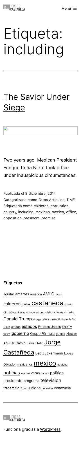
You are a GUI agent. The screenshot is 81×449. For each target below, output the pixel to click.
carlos (26, 304)
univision (47, 388)
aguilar (8, 294)
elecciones (50, 319)
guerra (60, 334)
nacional (62, 364)
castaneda (47, 303)
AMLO (48, 293)
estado (15, 327)
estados (29, 326)
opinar (25, 373)
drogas (37, 319)
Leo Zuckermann (49, 353)
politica (57, 372)
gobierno (20, 333)
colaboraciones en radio (59, 312)
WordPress (50, 429)
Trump (24, 388)
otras (35, 373)
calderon (41, 206)
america (36, 294)
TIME (70, 199)
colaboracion (34, 312)
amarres (22, 294)
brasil (59, 294)
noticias (11, 372)
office (71, 212)
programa (31, 381)
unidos (34, 388)
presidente (12, 380)
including (26, 212)
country (9, 212)
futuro (6, 334)
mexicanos (25, 364)
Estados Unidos (49, 327)
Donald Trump (17, 319)
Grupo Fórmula (42, 333)
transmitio (11, 388)
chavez (69, 304)
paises (45, 373)
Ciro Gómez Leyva (14, 312)
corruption (59, 206)
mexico (58, 212)
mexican (43, 212)
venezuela (62, 388)
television (50, 380)
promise (48, 218)
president (32, 218)
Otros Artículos (51, 199)
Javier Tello (35, 343)
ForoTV (67, 327)
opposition (12, 218)
